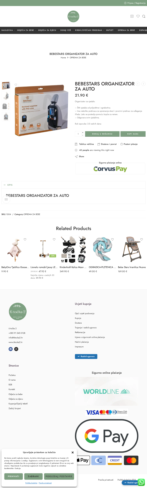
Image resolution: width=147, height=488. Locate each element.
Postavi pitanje (130, 144)
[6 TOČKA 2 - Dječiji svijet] (73, 16)
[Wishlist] (15, 85)
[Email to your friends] (106, 156)
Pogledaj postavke (59, 476)
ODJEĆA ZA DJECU (47, 30)
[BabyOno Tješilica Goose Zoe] (15, 249)
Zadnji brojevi (15, 408)
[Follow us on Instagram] (8, 16)
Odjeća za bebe (15, 394)
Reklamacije (80, 332)
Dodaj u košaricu (102, 134)
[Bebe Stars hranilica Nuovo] (132, 249)
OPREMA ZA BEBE (126, 30)
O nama (12, 379)
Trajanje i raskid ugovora (85, 327)
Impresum (79, 346)
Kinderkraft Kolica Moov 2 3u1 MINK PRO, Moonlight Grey (73, 267)
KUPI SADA (133, 134)
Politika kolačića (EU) (127, 479)
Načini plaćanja (82, 341)
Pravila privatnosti (45, 483)
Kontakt (12, 389)
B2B (10, 384)
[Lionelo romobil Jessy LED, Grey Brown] (44, 249)
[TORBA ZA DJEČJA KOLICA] (143, 84)
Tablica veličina (86, 144)
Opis (9, 184)
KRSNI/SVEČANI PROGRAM (88, 30)
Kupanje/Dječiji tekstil (18, 403)
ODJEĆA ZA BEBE (25, 30)
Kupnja (78, 318)
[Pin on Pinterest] (100, 156)
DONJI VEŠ (65, 30)
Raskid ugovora (86, 356)
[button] (72, 452)
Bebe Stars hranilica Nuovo (132, 267)
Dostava (78, 322)
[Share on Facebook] (94, 156)
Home (63, 58)
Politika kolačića (31, 483)
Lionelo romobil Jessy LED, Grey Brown (44, 267)
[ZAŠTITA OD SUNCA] (138, 84)
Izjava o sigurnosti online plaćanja (90, 337)
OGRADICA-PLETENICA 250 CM (103, 267)
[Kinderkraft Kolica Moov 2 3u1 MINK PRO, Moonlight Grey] (73, 249)
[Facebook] (11, 349)
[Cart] (132, 16)
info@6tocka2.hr (16, 337)
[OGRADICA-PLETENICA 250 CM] (103, 249)
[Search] (144, 16)
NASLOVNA (7, 30)
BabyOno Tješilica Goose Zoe (15, 267)
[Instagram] (16, 349)
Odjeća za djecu (16, 398)
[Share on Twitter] (89, 156)
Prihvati (13, 476)
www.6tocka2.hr (16, 342)
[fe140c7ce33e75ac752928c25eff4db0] (6, 85)
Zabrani (33, 476)
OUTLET (109, 30)
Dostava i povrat (108, 144)
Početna (12, 375)
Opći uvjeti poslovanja (84, 313)
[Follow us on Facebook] (2, 16)
